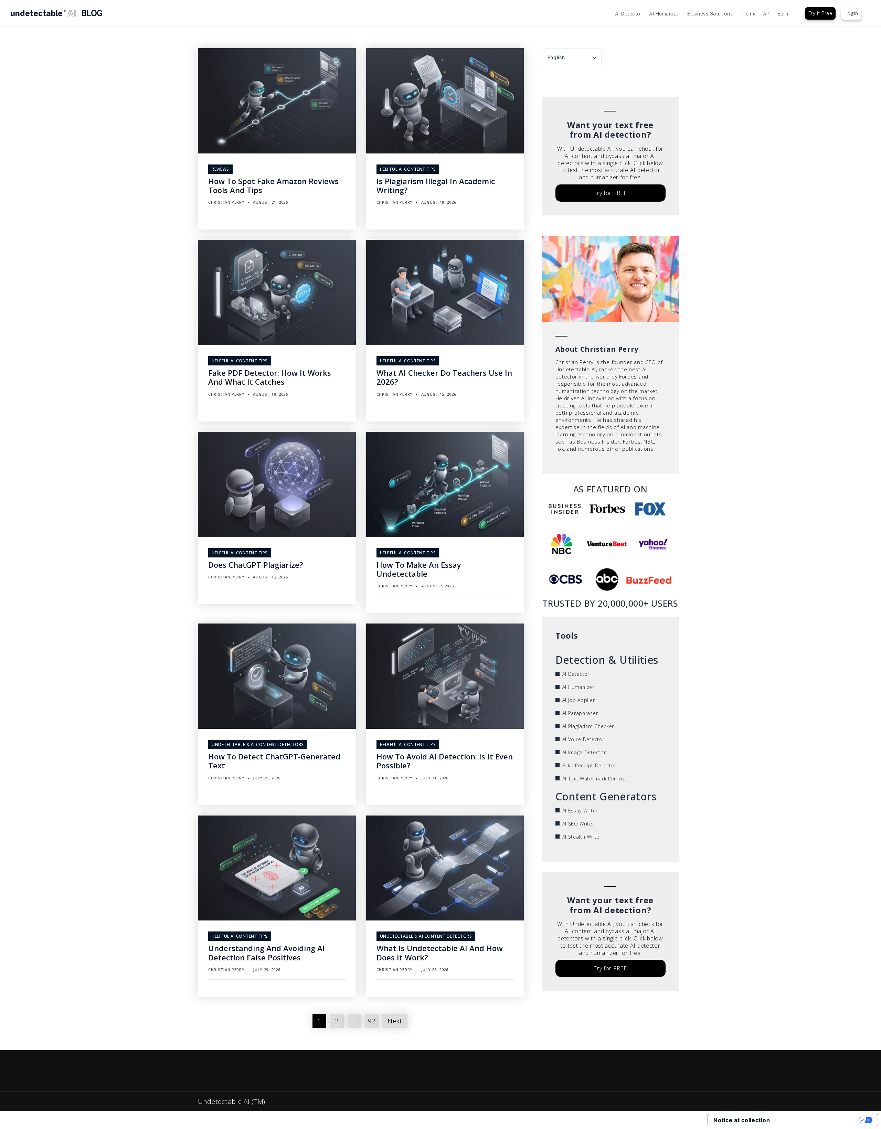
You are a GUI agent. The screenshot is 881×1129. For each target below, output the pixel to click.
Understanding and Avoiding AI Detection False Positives (266, 952)
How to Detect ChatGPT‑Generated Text (274, 760)
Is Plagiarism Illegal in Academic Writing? (435, 185)
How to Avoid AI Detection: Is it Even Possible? (444, 760)
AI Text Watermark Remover (596, 778)
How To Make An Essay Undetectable (418, 569)
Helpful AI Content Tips (408, 169)
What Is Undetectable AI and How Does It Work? (439, 952)
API (767, 14)
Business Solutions (710, 14)
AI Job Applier (578, 700)
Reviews (220, 169)
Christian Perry (226, 202)
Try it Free (820, 13)
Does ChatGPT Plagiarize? (255, 565)
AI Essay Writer (580, 810)
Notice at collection (741, 1120)
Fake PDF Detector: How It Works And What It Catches (269, 377)
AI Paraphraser (580, 713)
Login (851, 13)
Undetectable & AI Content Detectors (258, 744)
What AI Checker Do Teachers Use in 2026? (444, 377)
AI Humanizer (664, 14)
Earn (782, 14)
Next (395, 1020)
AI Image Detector (584, 752)
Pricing (748, 14)
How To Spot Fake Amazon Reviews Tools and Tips (273, 185)
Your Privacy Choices (817, 1120)
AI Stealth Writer (582, 836)
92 (372, 1020)
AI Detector (629, 14)
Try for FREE (610, 193)
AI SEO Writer (578, 823)
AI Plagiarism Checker (588, 726)
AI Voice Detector (583, 739)
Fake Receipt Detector (589, 765)
